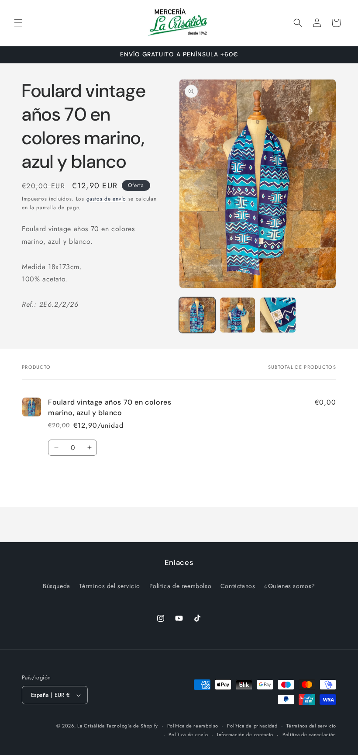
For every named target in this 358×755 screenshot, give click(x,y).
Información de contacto (245, 734)
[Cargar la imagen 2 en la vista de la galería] (238, 315)
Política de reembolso (180, 586)
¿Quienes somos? (289, 586)
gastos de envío (106, 199)
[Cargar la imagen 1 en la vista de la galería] (197, 315)
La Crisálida (90, 725)
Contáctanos (237, 586)
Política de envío (188, 734)
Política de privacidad (252, 725)
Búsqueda (56, 586)
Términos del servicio (109, 586)
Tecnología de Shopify (132, 725)
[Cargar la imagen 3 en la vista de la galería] (278, 315)
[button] (18, 22)
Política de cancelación (309, 734)
